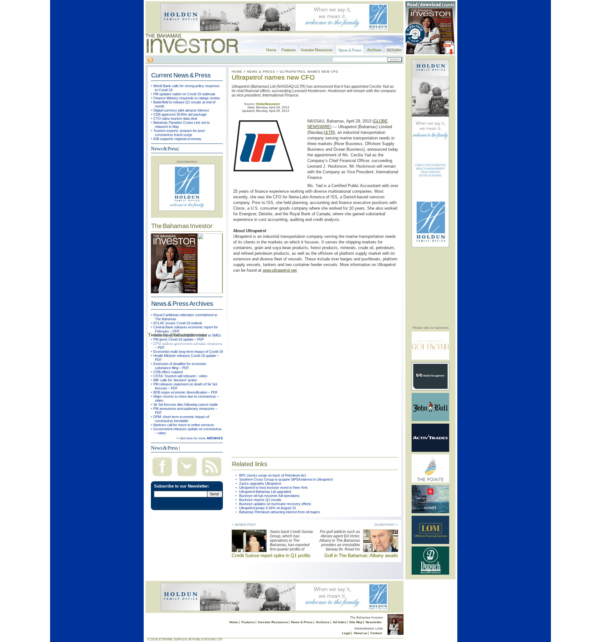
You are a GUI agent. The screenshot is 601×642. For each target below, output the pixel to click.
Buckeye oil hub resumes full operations (269, 496)
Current (181, 75)
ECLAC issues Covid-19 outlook (177, 323)
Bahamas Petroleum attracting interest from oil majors (279, 512)
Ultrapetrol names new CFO (273, 77)
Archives (374, 50)
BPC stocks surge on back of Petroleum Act (272, 475)
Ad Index (394, 50)
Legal (346, 633)
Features (288, 50)
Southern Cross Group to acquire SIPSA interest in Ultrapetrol (285, 479)
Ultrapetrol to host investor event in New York (273, 487)
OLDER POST (384, 524)
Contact (376, 633)
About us (360, 633)
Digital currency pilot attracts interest (181, 110)
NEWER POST (245, 524)
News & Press (349, 50)
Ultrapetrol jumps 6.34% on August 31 (267, 508)
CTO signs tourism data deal (175, 118)
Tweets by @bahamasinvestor (177, 334)
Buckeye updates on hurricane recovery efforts (275, 504)
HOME (237, 71)
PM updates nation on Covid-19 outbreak (184, 94)
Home (271, 50)
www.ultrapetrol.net (280, 270)
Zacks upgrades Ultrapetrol (260, 483)
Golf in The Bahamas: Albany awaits (361, 555)
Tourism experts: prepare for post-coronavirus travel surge (179, 133)
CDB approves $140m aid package (180, 114)
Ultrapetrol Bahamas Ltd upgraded (265, 491)
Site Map (355, 622)
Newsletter (374, 622)
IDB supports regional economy (177, 139)
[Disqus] (315, 361)
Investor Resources (316, 50)
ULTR (329, 132)
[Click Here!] (430, 358)
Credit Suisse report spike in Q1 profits (271, 555)
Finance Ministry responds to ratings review (186, 98)
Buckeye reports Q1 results (260, 500)
